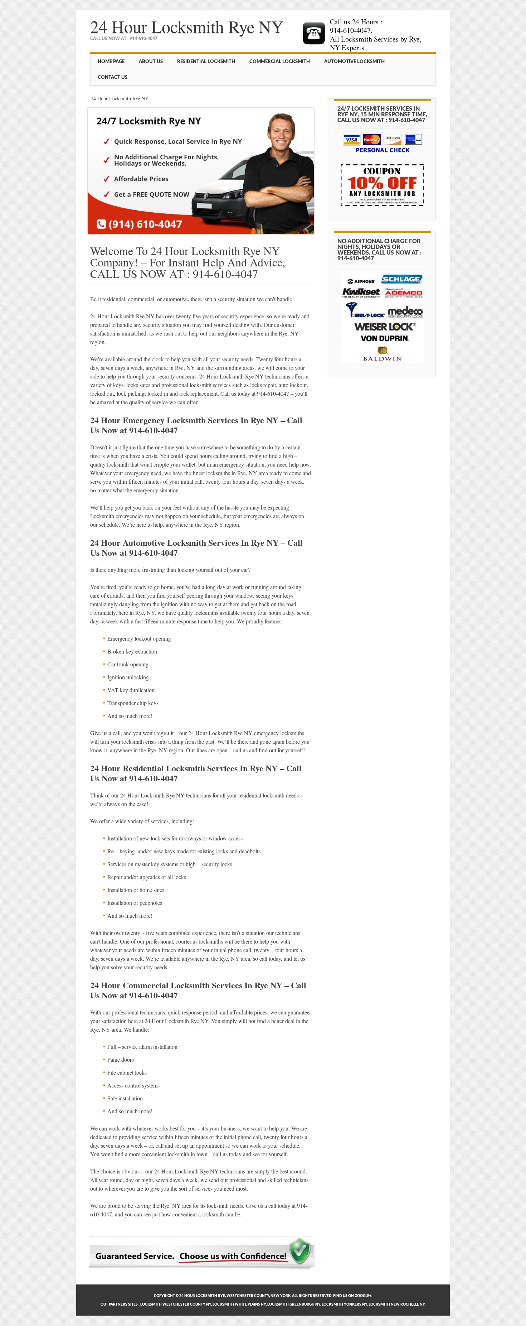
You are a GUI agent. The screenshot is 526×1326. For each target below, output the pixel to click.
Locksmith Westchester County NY (175, 1304)
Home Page (111, 61)
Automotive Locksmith (354, 61)
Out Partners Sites (119, 1304)
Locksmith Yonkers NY (344, 1304)
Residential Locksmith (206, 61)
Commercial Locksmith (279, 61)
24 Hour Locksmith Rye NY (187, 26)
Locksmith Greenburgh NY (293, 1304)
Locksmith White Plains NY (239, 1304)
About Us (151, 61)
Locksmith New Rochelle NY (397, 1304)
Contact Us (112, 77)
